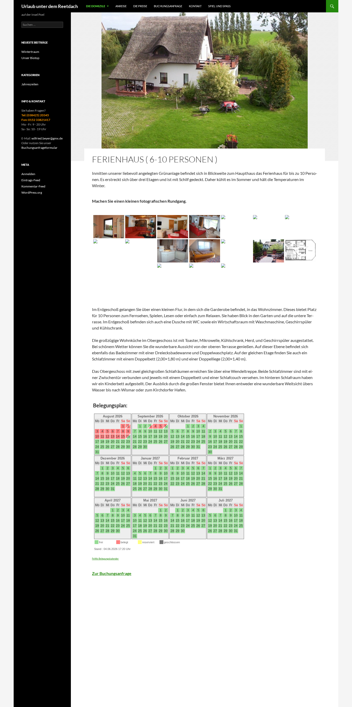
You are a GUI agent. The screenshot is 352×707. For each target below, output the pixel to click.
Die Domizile (95, 6)
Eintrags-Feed (30, 180)
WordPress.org (31, 192)
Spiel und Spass (219, 6)
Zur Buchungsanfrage (111, 573)
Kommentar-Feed (33, 186)
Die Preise (140, 6)
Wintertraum (30, 52)
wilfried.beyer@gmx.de (47, 138)
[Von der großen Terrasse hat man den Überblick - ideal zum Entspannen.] (268, 250)
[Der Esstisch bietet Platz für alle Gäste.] (300, 226)
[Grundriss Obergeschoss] (300, 250)
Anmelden (28, 174)
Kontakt (195, 6)
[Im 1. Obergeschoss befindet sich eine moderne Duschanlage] (140, 250)
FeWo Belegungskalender (105, 558)
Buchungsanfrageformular (39, 148)
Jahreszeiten (29, 84)
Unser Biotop (30, 58)
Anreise (121, 6)
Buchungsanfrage (168, 6)
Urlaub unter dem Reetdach (49, 6)
